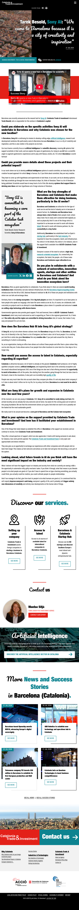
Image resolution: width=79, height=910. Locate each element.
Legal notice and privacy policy (16, 895)
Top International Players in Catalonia (11, 859)
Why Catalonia (7, 852)
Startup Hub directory (34, 863)
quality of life (51, 375)
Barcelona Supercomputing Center (61, 290)
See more (14, 561)
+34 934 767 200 (51, 898)
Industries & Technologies (38, 855)
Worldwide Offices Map (61, 860)
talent (39, 226)
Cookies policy (32, 895)
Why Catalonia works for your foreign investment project (11, 856)
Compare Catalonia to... (8, 862)
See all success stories (45, 798)
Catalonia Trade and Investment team (45, 439)
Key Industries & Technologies (36, 858)
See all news (29, 798)
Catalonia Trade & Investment (62, 853)
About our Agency (59, 857)
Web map (67, 895)
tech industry (63, 236)
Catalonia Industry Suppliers (35, 861)
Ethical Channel (43, 895)
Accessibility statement (56, 895)
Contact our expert (38, 615)
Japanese (58, 60)
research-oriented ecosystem (47, 255)
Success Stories (32, 851)
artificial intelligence (58, 138)
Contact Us (58, 862)
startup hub (41, 236)
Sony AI (43, 118)
